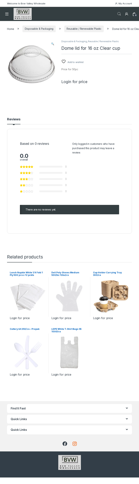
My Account (125, 3)
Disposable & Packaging (39, 28)
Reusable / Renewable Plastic (84, 28)
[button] (52, 44)
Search (119, 14)
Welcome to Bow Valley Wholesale (26, 3)
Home (10, 28)
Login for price (74, 81)
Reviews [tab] (13, 119)
